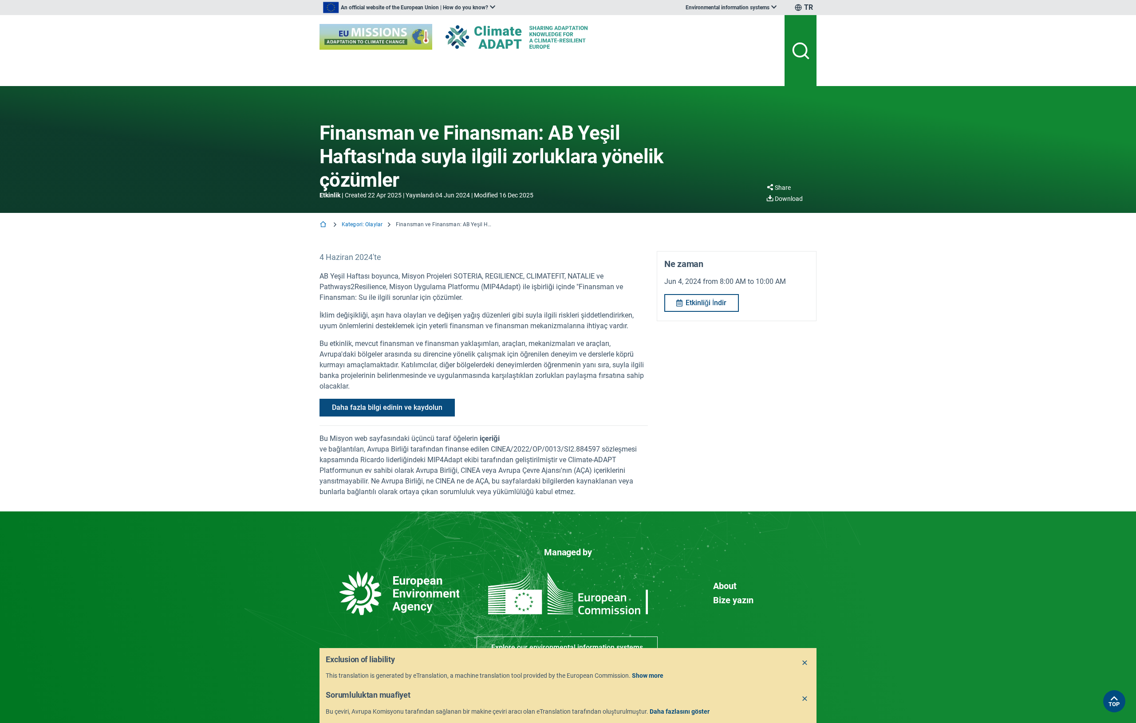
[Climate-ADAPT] (534, 37)
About (725, 586)
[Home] (324, 225)
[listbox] (409, 7)
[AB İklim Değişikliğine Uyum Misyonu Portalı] (376, 37)
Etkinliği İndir (706, 303)
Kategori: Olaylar (362, 224)
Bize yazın (733, 600)
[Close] (805, 663)
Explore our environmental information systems (567, 647)
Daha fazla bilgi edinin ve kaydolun (387, 407)
